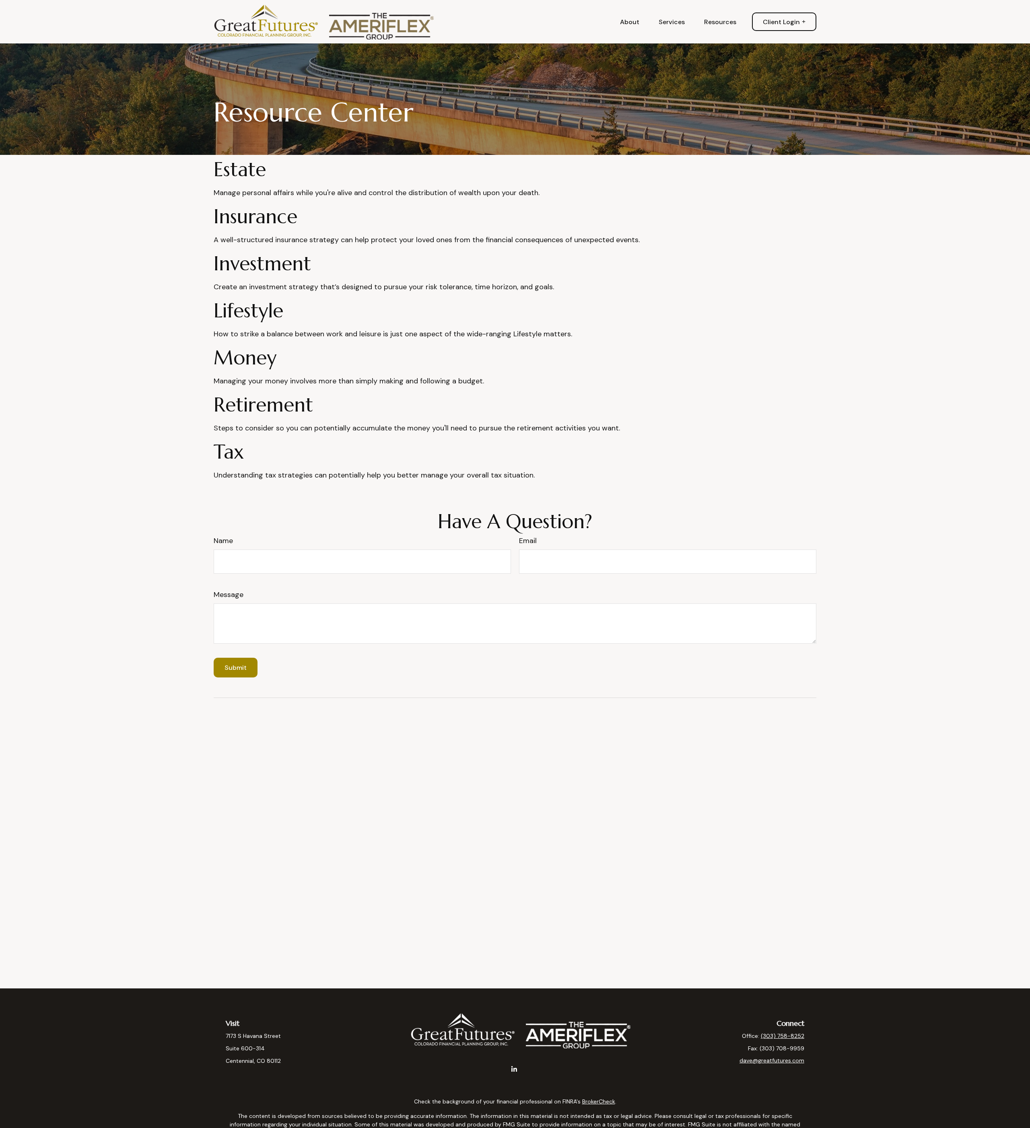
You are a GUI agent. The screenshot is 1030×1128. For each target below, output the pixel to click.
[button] (629, 22)
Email (528, 540)
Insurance (255, 216)
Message (228, 594)
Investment (262, 263)
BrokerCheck (598, 1101)
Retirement (263, 405)
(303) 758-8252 (782, 1035)
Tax (229, 452)
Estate (240, 169)
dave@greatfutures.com (772, 1060)
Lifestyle (248, 310)
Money (245, 358)
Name (223, 540)
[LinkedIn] (514, 1069)
